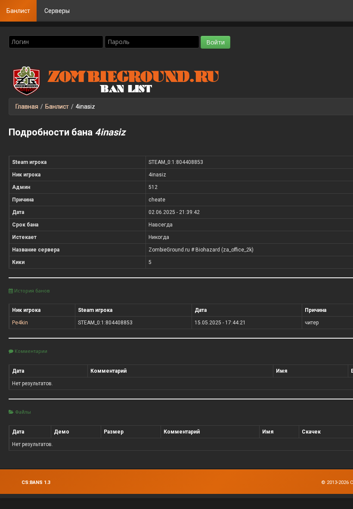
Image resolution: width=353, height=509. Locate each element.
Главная (26, 106)
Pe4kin (20, 323)
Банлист (18, 10)
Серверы (57, 10)
